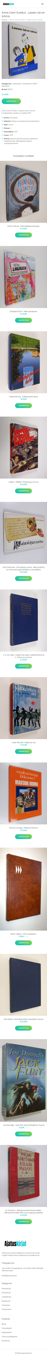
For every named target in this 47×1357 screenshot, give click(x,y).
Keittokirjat (6, 1293)
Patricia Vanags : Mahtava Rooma (23, 828)
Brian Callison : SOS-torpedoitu (23, 934)
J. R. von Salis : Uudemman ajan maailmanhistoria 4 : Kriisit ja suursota (23, 656)
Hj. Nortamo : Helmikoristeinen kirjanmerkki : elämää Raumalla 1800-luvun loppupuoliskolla (23, 1211)
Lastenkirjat (16, 84)
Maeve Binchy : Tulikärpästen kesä (23, 397)
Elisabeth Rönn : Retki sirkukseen (23, 311)
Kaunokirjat (6, 1288)
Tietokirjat (6, 1305)
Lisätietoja (11, 101)
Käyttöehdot (7, 1332)
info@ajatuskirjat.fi (9, 1276)
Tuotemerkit (27, 84)
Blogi (4, 1324)
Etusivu (4, 20)
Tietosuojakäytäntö (9, 1336)
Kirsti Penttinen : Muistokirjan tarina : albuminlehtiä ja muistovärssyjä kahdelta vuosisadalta (23, 568)
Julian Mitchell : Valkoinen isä (23, 742)
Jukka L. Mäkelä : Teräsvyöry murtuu (23, 482)
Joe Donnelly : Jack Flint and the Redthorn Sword (23, 1125)
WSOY (34, 84)
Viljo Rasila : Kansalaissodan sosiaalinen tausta (23, 1019)
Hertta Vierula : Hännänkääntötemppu (23, 226)
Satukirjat (5, 86)
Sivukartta (6, 1341)
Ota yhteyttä (7, 1328)
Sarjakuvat (6, 1301)
